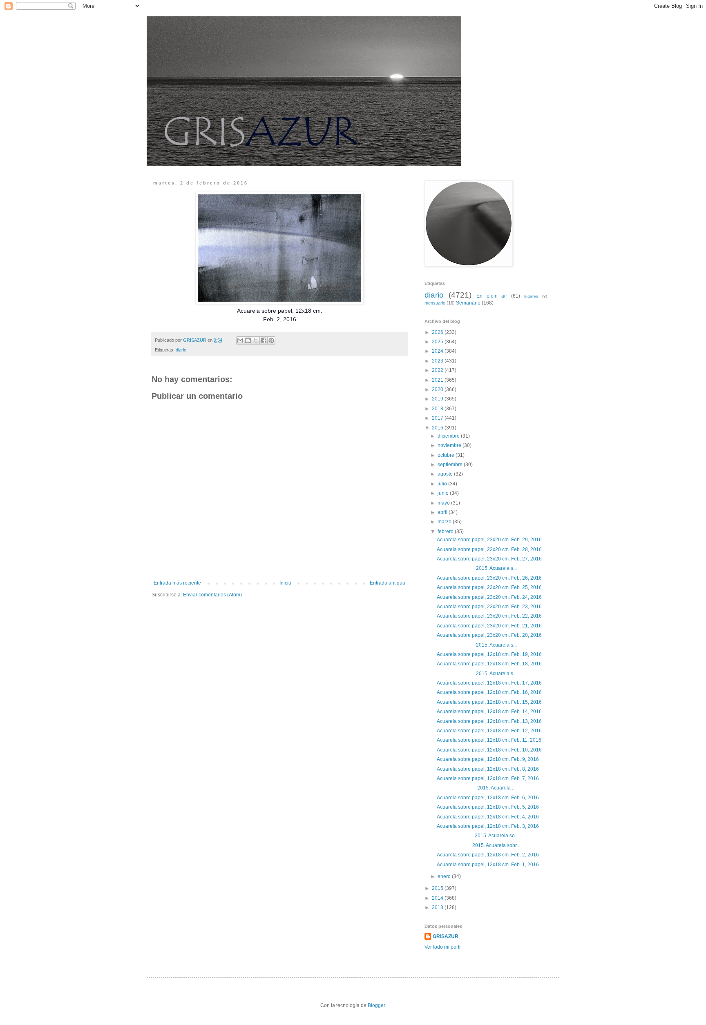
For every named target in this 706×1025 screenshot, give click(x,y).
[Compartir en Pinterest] (271, 340)
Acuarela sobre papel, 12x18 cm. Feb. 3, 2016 (488, 826)
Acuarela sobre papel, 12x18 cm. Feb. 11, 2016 (489, 740)
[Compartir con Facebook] (263, 340)
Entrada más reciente (177, 583)
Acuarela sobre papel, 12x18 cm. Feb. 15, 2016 (489, 702)
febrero (446, 531)
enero (445, 876)
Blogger (376, 1005)
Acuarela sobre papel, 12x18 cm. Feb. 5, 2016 (488, 807)
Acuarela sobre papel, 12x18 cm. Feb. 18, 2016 (489, 664)
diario (181, 349)
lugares (531, 296)
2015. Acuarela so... (477, 835)
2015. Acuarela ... (476, 788)
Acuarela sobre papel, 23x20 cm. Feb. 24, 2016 (489, 597)
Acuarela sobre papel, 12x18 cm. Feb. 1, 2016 (488, 864)
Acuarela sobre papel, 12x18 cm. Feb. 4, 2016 (488, 817)
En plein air (491, 296)
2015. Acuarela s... (477, 568)
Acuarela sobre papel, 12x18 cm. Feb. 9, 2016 (488, 759)
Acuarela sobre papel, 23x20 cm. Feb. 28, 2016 (489, 549)
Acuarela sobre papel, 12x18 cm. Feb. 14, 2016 (489, 711)
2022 (438, 370)
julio (443, 484)
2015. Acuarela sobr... (478, 845)
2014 (438, 898)
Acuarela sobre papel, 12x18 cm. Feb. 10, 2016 (489, 750)
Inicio (285, 583)
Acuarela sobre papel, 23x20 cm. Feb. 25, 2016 (489, 587)
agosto (446, 474)
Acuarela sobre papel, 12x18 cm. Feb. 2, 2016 (488, 855)
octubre (447, 455)
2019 (438, 399)
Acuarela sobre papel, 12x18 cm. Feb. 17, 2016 (489, 683)
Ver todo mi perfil (443, 947)
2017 (438, 418)
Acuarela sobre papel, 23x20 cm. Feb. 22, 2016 (489, 616)
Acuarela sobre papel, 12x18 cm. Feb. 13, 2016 (489, 721)
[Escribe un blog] (248, 340)
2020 (438, 389)
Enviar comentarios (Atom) (212, 595)
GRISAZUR (445, 936)
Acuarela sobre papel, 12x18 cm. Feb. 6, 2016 (488, 797)
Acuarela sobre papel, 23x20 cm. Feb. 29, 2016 (489, 540)
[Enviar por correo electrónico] (240, 340)
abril (443, 512)
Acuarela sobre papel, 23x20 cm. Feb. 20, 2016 (489, 635)
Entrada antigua (387, 583)
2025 (438, 342)
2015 (438, 888)
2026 (438, 332)
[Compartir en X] (256, 340)
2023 (438, 361)
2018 (438, 408)
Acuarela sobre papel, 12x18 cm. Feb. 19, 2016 (489, 654)
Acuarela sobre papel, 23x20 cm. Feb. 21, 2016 (489, 626)
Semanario (468, 303)
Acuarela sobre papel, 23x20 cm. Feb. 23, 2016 (489, 606)
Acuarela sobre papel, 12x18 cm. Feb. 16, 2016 (489, 692)
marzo (445, 522)
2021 (438, 380)
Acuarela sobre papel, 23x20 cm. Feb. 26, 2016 (489, 578)
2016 (438, 428)
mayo (444, 503)
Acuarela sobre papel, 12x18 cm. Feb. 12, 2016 (489, 731)
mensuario (434, 302)
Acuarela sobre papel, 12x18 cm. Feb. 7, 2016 (488, 778)
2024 (438, 351)
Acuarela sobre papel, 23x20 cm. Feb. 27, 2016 (489, 559)
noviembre (450, 445)
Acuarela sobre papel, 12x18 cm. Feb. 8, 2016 (488, 769)
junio (444, 493)
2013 (438, 907)
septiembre (451, 464)
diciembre (449, 436)
